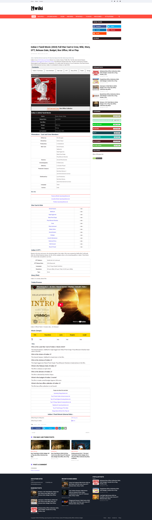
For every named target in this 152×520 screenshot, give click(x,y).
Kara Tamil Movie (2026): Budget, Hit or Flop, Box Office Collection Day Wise (40, 455)
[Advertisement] (60, 32)
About (36, 1)
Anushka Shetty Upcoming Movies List (60, 199)
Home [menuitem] (33, 16)
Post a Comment (35, 470)
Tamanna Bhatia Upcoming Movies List (60, 196)
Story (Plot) (74, 70)
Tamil (39, 424)
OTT (66, 70)
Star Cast (59, 70)
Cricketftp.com (49, 482)
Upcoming (105, 141)
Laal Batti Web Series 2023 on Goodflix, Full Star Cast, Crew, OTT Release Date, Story (109, 497)
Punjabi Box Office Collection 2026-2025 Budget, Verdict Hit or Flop (109, 80)
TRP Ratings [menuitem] (79, 16)
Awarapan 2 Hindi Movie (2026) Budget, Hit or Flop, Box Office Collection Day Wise (108, 87)
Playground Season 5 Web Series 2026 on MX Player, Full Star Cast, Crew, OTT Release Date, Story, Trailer (79, 502)
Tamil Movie (37, 43)
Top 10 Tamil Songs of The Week (60, 408)
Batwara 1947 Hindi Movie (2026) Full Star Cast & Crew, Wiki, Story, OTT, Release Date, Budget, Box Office (48, 493)
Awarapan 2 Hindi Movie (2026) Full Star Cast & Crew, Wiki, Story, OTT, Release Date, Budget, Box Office (47, 501)
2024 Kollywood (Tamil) (44, 60)
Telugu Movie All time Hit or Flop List (60, 411)
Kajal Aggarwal (40, 61)
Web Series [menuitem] (70, 16)
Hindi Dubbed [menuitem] (97, 16)
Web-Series (105, 145)
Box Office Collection (66, 108)
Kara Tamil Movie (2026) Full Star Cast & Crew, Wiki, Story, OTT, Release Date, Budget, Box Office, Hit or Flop (60, 455)
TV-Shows (105, 137)
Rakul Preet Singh (49, 61)
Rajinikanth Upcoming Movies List (61, 405)
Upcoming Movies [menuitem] (52, 16)
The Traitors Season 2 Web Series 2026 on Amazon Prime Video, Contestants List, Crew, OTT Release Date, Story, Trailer (79, 493)
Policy (120, 517)
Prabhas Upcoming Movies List (60, 201)
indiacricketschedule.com (37, 482)
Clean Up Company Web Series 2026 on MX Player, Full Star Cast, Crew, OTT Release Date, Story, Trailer (79, 484)
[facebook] (112, 1)
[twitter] (115, 1)
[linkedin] (99, 30)
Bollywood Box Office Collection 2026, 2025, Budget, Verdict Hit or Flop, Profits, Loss (110, 73)
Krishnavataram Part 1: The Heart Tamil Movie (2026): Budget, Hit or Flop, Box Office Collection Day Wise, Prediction (80, 456)
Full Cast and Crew (53, 108)
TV (105, 132)
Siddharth (33, 61)
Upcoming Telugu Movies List (60, 393)
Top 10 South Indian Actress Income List (60, 396)
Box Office (105, 116)
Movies (105, 128)
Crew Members (50, 70)
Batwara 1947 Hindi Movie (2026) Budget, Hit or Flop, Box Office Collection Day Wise (109, 104)
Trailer (82, 70)
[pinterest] (120, 1)
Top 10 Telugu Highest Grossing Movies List (60, 402)
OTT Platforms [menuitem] (109, 16)
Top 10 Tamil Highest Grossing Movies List (60, 399)
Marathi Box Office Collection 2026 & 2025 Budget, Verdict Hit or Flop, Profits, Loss (110, 95)
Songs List (89, 70)
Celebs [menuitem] (62, 16)
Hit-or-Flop (105, 124)
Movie (35, 424)
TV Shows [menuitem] (88, 16)
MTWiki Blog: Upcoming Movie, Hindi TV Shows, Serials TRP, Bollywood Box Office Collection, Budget (61, 517)
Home (32, 1)
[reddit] (99, 33)
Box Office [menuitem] (41, 16)
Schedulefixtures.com (36, 484)
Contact (41, 1)
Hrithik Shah (34, 53)
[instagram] (117, 1)
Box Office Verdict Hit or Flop (105, 120)
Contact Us (114, 517)
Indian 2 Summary (38, 70)
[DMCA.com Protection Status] (97, 159)
